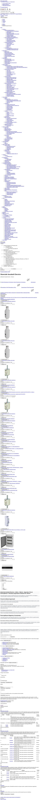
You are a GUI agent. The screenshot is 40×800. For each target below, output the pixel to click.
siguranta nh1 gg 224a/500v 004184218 (8, 413)
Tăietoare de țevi (7, 226)
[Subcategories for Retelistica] (8, 158)
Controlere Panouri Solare (9, 53)
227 (3, 588)
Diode (8, 171)
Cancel (2, 793)
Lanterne (6, 155)
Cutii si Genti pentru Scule (11, 73)
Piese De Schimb (5, 215)
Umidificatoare (9, 109)
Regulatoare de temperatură (11, 183)
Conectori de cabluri (8, 220)
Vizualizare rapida (4, 300)
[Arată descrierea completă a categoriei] (1, 633)
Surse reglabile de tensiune (11, 93)
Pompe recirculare (10, 108)
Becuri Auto (7, 135)
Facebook (11, 740)
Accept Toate (9, 701)
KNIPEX (4, 217)
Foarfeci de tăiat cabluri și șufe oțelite (11, 222)
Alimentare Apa (7, 98)
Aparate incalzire (9, 106)
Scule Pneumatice (9, 74)
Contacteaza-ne (5, 652)
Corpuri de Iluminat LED (9, 42)
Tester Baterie (7, 140)
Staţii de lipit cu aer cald (11, 86)
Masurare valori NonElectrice (11, 77)
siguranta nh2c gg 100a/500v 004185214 (8, 380)
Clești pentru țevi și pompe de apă (10, 229)
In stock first (3, 296)
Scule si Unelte (4, 64)
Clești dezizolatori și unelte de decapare (11, 232)
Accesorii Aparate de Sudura (11, 68)
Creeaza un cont (5, 659)
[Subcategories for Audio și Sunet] (9, 145)
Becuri (8, 46)
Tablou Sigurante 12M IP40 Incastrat (9, 469)
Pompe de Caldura (10, 107)
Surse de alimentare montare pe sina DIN (13, 166)
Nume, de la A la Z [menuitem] (11, 297)
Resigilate (4, 212)
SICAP (3, 20)
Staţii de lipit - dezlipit (10, 87)
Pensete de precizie (8, 225)
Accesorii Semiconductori (11, 174)
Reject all (2, 794)
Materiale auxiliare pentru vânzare (10, 230)
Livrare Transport (5, 647)
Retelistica (6, 158)
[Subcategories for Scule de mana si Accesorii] (13, 69)
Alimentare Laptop (8, 160)
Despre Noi (4, 650)
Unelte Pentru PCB (10, 193)
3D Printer (4, 207)
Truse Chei (8, 70)
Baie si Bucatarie (7, 117)
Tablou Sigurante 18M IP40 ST (8, 576)
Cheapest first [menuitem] (23, 297)
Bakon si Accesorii (5, 213)
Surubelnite (8, 75)
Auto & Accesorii (5, 126)
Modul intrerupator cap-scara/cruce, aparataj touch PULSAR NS (14, 394)
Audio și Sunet (7, 145)
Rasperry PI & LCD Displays (9, 177)
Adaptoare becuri (9, 137)
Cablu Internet (9, 159)
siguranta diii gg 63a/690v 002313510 (8, 340)
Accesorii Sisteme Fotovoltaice (10, 56)
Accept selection (7, 794)
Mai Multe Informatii (3, 700)
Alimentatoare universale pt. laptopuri (13, 168)
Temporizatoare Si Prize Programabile (13, 33)
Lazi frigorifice (9, 134)
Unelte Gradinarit (9, 111)
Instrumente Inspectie (10, 95)
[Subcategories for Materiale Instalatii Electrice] (14, 30)
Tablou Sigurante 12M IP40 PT (15, 483)
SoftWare (6, 200)
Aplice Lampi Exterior (10, 44)
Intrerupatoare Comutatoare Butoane (11, 178)
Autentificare (4, 658)
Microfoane (8, 148)
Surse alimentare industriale (11, 165)
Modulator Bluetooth (8, 129)
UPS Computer (9, 39)
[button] (4, 766)
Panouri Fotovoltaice (8, 55)
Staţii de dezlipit (9, 85)
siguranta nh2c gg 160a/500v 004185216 (8, 301)
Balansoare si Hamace (10, 113)
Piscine (8, 112)
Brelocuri (6, 143)
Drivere (6, 199)
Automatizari (7, 181)
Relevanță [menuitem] (2, 297)
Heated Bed (6, 209)
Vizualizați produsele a (5, 271)
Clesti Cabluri (9, 72)
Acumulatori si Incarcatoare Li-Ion (12, 49)
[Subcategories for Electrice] (5, 29)
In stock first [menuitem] (35, 297)
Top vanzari (4, 644)
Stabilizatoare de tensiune (11, 40)
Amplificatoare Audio (10, 147)
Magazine (4, 654)
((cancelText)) (3, 682)
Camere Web (7, 161)
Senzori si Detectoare (8, 60)
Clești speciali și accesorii (9, 234)
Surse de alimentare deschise (11, 167)
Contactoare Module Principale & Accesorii (14, 185)
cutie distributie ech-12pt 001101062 (8, 434)
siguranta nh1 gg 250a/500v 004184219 (8, 420)
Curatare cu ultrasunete (10, 96)
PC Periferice (4, 157)
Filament (6, 210)
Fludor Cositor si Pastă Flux (11, 192)
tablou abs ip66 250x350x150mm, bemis (10, 476)
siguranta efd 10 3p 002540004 (7, 462)
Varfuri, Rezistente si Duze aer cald (12, 88)
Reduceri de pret (5, 642)
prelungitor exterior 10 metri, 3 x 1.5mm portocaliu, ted (14, 448)
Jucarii (3, 206)
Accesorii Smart (7, 63)
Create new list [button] (3, 675)
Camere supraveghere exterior (9, 59)
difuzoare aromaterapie (8, 197)
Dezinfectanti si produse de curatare (10, 122)
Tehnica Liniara (7, 202)
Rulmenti (6, 208)
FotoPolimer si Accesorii (9, 211)
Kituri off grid (7, 51)
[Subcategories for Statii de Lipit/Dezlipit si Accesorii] (16, 83)
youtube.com (12, 744)
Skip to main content (3, 0)
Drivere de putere (9, 170)
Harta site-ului (4, 653)
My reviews (4, 660)
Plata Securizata (5, 651)
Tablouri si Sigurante (10, 34)
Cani (5, 142)
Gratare (8, 114)
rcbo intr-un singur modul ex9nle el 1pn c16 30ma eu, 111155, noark (14, 529)
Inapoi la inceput (3, 799)
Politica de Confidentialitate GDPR (8, 649)
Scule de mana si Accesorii (9, 69)
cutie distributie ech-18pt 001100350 (8, 556)
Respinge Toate (3, 701)
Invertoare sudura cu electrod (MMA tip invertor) (15, 66)
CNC (3, 198)
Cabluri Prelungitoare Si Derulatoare (13, 31)
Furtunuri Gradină (10, 101)
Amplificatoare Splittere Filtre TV (12, 153)
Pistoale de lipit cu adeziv (11, 91)
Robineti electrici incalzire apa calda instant (14, 100)
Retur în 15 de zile (5, 4)
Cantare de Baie (9, 121)
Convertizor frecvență (8, 204)
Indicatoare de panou (10, 81)
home (1, 27)
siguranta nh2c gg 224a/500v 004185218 (8, 441)
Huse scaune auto (7, 128)
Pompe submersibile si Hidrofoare (12, 99)
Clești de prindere (7, 231)
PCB (5, 190)
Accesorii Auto (7, 139)
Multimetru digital (10, 79)
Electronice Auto (7, 130)
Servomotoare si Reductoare (9, 203)
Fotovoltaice (4, 50)
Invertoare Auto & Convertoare (12, 131)
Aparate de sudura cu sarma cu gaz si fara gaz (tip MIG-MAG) (17, 67)
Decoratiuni (4, 195)
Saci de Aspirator (7, 216)
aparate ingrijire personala (9, 124)
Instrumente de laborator (9, 92)
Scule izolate (7, 223)
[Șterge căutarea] (11, 12)
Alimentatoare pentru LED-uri (12, 164)
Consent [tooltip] (1, 705)
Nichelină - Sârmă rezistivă (11, 36)
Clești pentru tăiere (8, 224)
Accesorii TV (7, 150)
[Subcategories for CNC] (4, 198)
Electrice (3, 29)
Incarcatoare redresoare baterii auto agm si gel (14, 132)
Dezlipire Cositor (9, 90)
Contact (3, 22)
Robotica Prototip (7, 180)
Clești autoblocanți (8, 228)
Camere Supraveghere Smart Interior (11, 62)
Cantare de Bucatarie (10, 120)
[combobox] (5, 12)
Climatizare (6, 103)
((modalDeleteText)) (9, 682)
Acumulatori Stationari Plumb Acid (12, 48)
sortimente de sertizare (8, 221)
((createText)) (8, 688)
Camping (4, 154)
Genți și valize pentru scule (9, 233)
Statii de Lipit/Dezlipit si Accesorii (10, 83)
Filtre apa (8, 102)
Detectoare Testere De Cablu (11, 78)
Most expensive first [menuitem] (29, 297)
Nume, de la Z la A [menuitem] (18, 297)
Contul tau (2, 656)
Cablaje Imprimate (10, 194)
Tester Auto (6, 127)
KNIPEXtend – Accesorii (9, 236)
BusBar (6, 57)
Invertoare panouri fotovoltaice (10, 54)
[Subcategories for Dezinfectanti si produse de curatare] (16, 122)
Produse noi (4, 643)
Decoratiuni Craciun (8, 196)
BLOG (3, 19)
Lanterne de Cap (9, 156)
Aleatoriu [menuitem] (1, 298)
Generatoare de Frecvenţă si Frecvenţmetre (14, 94)
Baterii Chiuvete (9, 119)
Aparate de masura (8, 76)
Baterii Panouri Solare (8, 52)
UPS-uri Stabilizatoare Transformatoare (11, 37)
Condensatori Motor (10, 35)
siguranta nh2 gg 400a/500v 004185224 (8, 510)
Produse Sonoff (7, 61)
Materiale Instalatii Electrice (9, 30)
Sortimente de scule (8, 239)
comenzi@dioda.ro (4, 670)
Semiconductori (7, 169)
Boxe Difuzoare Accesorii (11, 146)
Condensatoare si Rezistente (9, 176)
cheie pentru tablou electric (9, 219)
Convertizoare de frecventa (11, 182)
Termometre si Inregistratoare (11, 80)
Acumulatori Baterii (8, 47)
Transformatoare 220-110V (11, 41)
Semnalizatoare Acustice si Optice (12, 187)
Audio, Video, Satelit (5, 144)
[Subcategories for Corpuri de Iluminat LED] (13, 42)
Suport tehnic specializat (6, 5)
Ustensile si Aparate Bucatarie (12, 118)
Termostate (8, 184)
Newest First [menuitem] (6, 297)
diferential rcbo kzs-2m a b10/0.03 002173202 (9, 490)
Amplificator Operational (11, 173)
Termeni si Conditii (5, 648)
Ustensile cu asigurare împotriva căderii (11, 237)
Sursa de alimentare (8, 163)
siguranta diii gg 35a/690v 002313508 (8, 360)
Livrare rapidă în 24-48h (6, 3)
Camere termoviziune (10, 82)
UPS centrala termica (10, 38)
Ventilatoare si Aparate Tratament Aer (13, 105)
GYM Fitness (7, 116)
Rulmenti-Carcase (7, 205)
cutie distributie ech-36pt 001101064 (8, 549)
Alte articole (7, 238)
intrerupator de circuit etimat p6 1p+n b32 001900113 (10, 455)
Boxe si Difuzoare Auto (10, 133)
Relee (5, 179)
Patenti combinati (7, 235)
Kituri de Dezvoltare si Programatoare (11, 189)
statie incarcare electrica (8, 138)
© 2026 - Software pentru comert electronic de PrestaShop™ (10, 797)
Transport (4, 21)
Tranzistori (8, 172)
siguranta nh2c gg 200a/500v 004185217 (8, 387)
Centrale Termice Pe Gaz (11, 104)
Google (7, 726)
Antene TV (8, 152)
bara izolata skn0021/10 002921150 (8, 427)
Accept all (12, 794)
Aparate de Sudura (8, 65)
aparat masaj (9, 125)
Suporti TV (8, 151)
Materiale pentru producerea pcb (12, 191)
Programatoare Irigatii (10, 115)
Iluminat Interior (9, 43)
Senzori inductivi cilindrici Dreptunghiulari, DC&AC (15, 186)
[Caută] (13, 12)
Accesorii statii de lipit (10, 89)
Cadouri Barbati (5, 141)
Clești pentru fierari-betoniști (9, 218)
